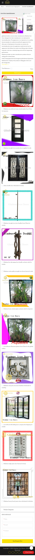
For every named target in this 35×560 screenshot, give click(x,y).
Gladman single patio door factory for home (15, 464)
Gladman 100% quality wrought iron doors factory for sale (18, 271)
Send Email (29, 16)
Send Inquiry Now (17, 541)
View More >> (5, 64)
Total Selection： (6, 68)
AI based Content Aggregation (13, 6)
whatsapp (29, 23)
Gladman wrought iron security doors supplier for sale (17, 148)
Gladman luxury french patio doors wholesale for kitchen (18, 501)
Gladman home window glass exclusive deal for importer (18, 309)
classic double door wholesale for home (14, 186)
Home (2, 6)
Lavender (29, 19)
